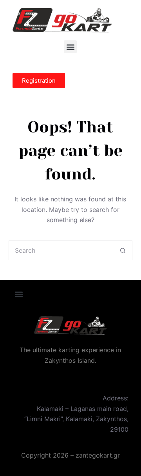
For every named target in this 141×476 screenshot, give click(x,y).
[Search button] (122, 250)
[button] (70, 46)
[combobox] (61, 250)
